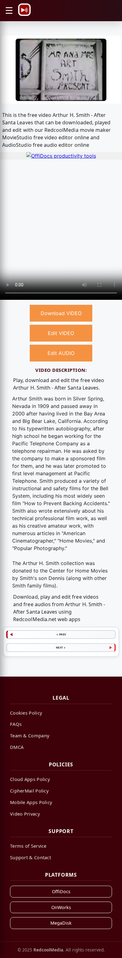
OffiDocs (61, 891)
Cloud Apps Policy (30, 779)
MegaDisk (61, 923)
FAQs (16, 724)
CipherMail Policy (29, 791)
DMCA (16, 747)
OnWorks (61, 907)
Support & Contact (30, 857)
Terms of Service (28, 846)
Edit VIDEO (61, 333)
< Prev (61, 634)
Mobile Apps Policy (31, 802)
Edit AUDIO (61, 353)
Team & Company (29, 735)
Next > (61, 647)
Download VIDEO (61, 313)
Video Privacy (25, 814)
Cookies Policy (26, 713)
